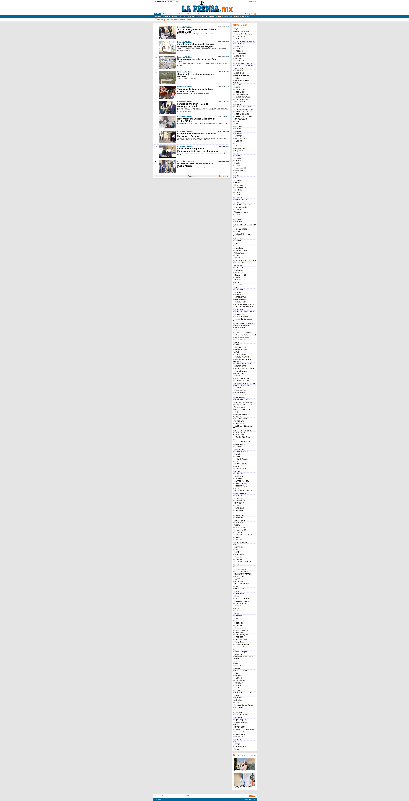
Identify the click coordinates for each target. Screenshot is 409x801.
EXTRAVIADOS (240, 53)
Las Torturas (238, 737)
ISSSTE (237, 744)
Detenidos (237, 158)
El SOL (236, 255)
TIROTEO (238, 58)
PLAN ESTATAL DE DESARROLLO (240, 631)
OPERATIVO (239, 136)
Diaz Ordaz (238, 126)
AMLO (236, 352)
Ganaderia (238, 654)
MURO (236, 545)
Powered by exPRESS (249, 799)
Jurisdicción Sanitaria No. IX (244, 368)
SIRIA (236, 227)
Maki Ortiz (238, 342)
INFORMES (238, 637)
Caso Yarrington (240, 603)
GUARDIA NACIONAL (242, 481)
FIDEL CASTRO (240, 347)
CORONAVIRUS (240, 297)
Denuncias (238, 134)
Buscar (200, 14)
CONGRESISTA (240, 89)
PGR (236, 586)
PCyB (236, 330)
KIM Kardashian (240, 340)
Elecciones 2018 (240, 746)
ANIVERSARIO (239, 277)
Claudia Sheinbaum (241, 371)
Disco (236, 618)
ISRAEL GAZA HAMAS (242, 381)
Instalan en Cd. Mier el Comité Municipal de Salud (192, 105)
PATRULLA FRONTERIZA (243, 66)
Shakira (237, 156)
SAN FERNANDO (240, 501)
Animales (237, 513)
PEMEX (237, 456)
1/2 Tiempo (166, 16)
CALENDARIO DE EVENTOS (245, 260)
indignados (238, 698)
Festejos (237, 471)
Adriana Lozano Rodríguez (243, 402)
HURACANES (239, 444)
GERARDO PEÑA (240, 299)
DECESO (237, 742)
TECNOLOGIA (239, 272)
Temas (159, 19)
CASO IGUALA (239, 508)
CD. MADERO (239, 520)
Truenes (237, 182)
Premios (237, 163)
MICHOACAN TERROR (243, 574)
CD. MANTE (238, 523)
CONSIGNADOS (240, 102)
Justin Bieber (238, 265)
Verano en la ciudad (240, 771)
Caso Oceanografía (241, 634)
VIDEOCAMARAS (240, 354)
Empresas (238, 505)
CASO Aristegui (239, 680)
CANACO (237, 702)
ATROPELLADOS (240, 39)
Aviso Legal (173, 796)
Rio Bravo (183, 16)
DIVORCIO (238, 141)
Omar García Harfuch (242, 409)
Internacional (228, 16)
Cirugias (237, 192)
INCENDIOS (238, 46)
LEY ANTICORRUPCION (243, 491)
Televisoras (238, 675)
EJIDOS (237, 87)
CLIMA (236, 567)
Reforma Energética (241, 652)
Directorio (165, 796)
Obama (237, 668)
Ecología (237, 454)
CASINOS (238, 678)
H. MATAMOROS (240, 464)
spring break (238, 581)
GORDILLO (238, 683)
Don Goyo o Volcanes (242, 647)
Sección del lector (240, 722)
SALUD (237, 165)
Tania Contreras (239, 407)
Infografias (238, 717)
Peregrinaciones (240, 390)
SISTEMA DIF (239, 92)
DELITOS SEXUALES (242, 97)
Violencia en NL (239, 594)
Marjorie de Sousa (240, 349)
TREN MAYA (239, 421)
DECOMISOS (239, 61)
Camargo (237, 121)
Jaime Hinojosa (239, 392)
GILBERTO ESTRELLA (242, 430)
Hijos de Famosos (240, 200)
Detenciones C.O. (240, 530)
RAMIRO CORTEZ (241, 316)
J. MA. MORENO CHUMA (243, 307)
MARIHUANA (239, 503)
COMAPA (237, 131)
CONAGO (238, 625)
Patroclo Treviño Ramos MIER (179, 20)
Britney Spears (239, 146)
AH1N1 (237, 591)
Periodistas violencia (241, 601)
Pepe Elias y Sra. (240, 720)
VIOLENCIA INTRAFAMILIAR (244, 41)
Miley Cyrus (238, 151)
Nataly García (239, 314)
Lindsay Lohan (239, 148)
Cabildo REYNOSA (241, 452)
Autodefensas (239, 515)
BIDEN (236, 688)
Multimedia (166, 14)
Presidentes (238, 518)
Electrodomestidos (240, 207)
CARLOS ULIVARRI (241, 357)
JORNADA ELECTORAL (243, 693)
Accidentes (238, 285)
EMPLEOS (238, 173)
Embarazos (238, 197)
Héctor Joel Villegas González (244, 312)
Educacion (238, 616)
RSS (252, 14)
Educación (238, 287)
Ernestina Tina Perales (242, 395)
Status (181, 14)
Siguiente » (223, 176)
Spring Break (238, 248)
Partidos (237, 537)
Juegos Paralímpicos (241, 337)
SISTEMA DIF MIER (241, 114)
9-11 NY (237, 690)
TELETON (238, 222)
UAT (236, 29)
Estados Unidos (240, 734)
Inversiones (238, 613)
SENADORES (239, 474)
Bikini (236, 143)
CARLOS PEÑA (240, 302)
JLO (235, 178)
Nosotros (157, 796)
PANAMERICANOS (241, 187)
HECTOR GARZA (240, 366)
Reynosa (158, 16)
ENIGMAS (238, 478)
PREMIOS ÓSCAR (241, 94)
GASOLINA (238, 68)
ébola (236, 724)
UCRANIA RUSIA (240, 419)
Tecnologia (238, 209)
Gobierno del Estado (241, 31)
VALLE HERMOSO (241, 469)
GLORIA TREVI (240, 373)
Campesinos (238, 557)
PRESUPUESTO (240, 569)
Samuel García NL (240, 483)
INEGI (236, 608)
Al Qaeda (237, 685)
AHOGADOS (239, 56)
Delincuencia (238, 707)
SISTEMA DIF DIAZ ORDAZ (244, 109)
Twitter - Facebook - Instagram (245, 224)
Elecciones (238, 219)
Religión (237, 564)
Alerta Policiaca (202, 16)
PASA (236, 710)
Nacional (236, 16)
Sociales (174, 14)
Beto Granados (239, 397)
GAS (236, 412)
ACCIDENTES (239, 36)
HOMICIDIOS (239, 44)
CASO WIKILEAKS (241, 571)
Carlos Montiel (239, 642)
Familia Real (238, 170)
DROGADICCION (240, 138)
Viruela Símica (239, 423)
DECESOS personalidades (243, 535)
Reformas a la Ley (240, 628)
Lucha (236, 282)
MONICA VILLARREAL (242, 400)
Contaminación (239, 559)
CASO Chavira (239, 606)
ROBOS (237, 48)
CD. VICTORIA (239, 527)
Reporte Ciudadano (241, 732)
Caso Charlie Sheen (241, 99)
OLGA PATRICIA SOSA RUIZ (244, 383)
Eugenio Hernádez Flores (243, 34)
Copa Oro (237, 292)
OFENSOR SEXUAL (241, 75)
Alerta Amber (238, 510)
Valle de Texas (246, 16)
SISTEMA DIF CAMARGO (243, 111)
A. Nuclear (238, 700)
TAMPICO (238, 525)
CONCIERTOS (239, 258)
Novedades (238, 739)
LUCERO (237, 280)
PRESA (237, 376)
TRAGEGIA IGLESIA (241, 378)
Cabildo (237, 78)
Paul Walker (238, 270)
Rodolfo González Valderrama (244, 323)
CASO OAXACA (240, 493)
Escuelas (237, 241)
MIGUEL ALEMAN (240, 119)
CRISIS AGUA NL (240, 486)
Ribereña (174, 16)
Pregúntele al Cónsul (241, 168)
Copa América (239, 290)
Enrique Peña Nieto (241, 639)
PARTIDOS (238, 238)
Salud (236, 243)
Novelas (237, 175)
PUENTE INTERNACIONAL (244, 63)
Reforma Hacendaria (241, 644)
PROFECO (238, 231)
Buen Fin (237, 611)
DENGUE (237, 666)
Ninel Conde (238, 185)
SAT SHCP (238, 532)
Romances (238, 180)
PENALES (238, 498)
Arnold (236, 153)
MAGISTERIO (239, 589)
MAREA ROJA (239, 727)
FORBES (237, 663)
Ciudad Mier (238, 268)
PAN (236, 461)
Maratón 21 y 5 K (240, 275)
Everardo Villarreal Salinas (243, 705)
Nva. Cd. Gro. (239, 263)
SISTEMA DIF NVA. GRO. (243, 116)
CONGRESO (239, 449)
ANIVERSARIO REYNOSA (244, 729)
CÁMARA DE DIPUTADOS (244, 405)
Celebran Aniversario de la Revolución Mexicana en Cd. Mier (196, 135)
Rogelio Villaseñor (240, 250)
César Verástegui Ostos (242, 364)
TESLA (236, 488)
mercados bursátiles (241, 217)
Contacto (181, 796)
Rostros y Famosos (215, 16)
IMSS (236, 124)
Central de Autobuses (241, 459)
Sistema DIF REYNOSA (242, 442)
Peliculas (237, 160)
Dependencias (239, 554)
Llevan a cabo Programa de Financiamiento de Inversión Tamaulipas (197, 149)
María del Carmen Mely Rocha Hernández (242, 326)
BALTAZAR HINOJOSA (242, 562)
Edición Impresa (190, 14)
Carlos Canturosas (241, 542)
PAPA (236, 245)
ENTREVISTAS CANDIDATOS (239, 433)
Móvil (246, 14)
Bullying (237, 673)
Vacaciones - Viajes (241, 212)
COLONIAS (238, 85)
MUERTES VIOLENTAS (243, 584)
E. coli (236, 695)
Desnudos (238, 129)
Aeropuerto (238, 540)
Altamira (237, 661)
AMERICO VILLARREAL (243, 332)
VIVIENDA (238, 712)
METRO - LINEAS (240, 671)
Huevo (236, 596)
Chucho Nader (239, 309)
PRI (235, 620)
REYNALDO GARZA (241, 598)
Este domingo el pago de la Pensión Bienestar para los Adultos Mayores (195, 45)
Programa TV (239, 202)
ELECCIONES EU (240, 229)
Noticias (157, 14)
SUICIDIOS (238, 51)
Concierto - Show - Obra (242, 205)
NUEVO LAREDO (240, 466)
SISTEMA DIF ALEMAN (242, 107)
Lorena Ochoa (239, 576)
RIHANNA (238, 190)
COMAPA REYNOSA (242, 437)
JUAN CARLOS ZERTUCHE (244, 304)
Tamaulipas (191, 16)
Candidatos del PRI (241, 715)
